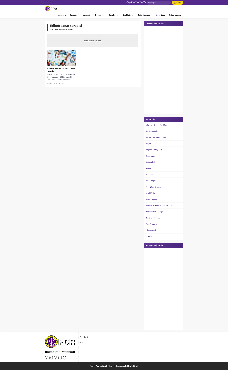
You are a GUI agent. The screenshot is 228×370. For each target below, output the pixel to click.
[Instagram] (136, 2)
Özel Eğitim (150, 193)
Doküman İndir (152, 131)
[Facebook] (128, 2)
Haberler (149, 175)
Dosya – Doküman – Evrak (156, 137)
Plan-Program (151, 199)
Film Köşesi (150, 156)
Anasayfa (53, 29)
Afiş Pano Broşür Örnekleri (156, 125)
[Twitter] (132, 2)
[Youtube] (140, 2)
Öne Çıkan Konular (153, 187)
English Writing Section (155, 150)
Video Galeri (151, 230)
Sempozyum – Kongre (154, 212)
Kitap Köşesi (151, 181)
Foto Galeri (150, 162)
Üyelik (178, 3)
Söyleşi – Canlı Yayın (154, 218)
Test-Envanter (151, 224)
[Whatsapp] (144, 2)
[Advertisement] (163, 69)
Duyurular (150, 144)
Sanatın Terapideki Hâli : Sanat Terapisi (61, 70)
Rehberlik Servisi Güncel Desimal (159, 205)
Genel (148, 168)
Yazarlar (149, 236)
